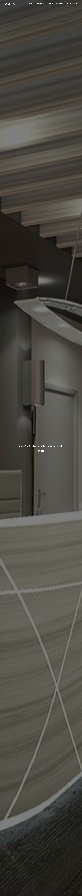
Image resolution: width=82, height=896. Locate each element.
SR (67, 4)
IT (76, 4)
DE (73, 4)
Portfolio (40, 4)
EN (70, 4)
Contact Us (60, 4)
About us (50, 4)
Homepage (31, 4)
